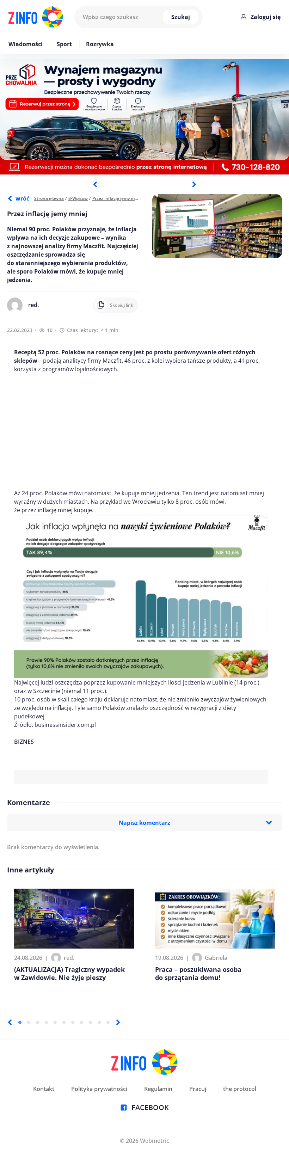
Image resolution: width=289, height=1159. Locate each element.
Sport (64, 44)
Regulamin (158, 1089)
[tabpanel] (144, 116)
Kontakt (43, 1089)
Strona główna (49, 198)
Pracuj (197, 1089)
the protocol (239, 1089)
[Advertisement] (141, 431)
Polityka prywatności (99, 1089)
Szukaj (180, 17)
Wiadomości (25, 44)
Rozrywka (100, 44)
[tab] (19, 1022)
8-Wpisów (78, 198)
